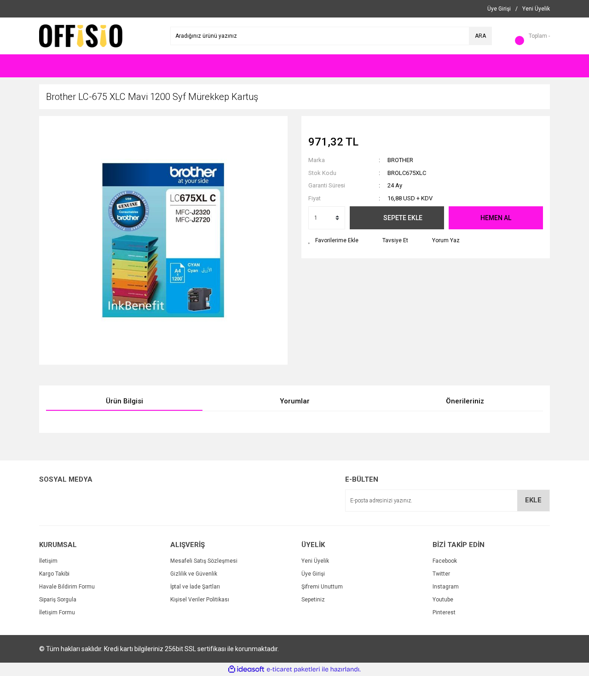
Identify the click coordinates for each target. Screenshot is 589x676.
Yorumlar (295, 401)
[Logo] (80, 35)
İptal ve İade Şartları (195, 586)
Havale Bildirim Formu (67, 586)
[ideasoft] (246, 669)
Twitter (441, 574)
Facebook (445, 561)
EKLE (533, 500)
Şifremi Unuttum (322, 586)
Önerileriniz (465, 401)
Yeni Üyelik (315, 561)
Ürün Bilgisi (124, 401)
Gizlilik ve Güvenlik (193, 574)
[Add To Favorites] (333, 240)
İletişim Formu (57, 612)
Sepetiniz (313, 599)
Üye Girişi (313, 574)
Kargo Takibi (54, 574)
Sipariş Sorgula (57, 599)
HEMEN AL (495, 217)
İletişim (48, 561)
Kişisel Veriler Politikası (199, 599)
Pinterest (444, 612)
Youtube (443, 599)
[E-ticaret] (293, 669)
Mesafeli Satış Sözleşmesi (203, 561)
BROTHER (400, 160)
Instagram (446, 586)
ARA (480, 36)
